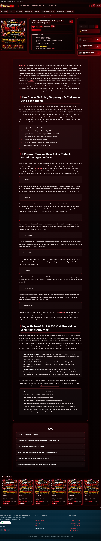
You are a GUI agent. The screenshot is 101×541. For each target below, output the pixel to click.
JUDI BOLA (11, 11)
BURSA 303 (37, 523)
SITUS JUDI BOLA (11, 1)
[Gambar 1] (3, 47)
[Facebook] (1, 530)
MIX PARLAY (19, 11)
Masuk (21, 1)
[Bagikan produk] (71, 21)
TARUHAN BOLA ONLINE (48, 11)
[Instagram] (5, 530)
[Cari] (18, 6)
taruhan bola (60, 312)
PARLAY (2, 16)
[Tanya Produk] (96, 26)
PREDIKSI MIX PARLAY (75, 520)
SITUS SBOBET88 (8, 16)
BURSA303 (3, 1)
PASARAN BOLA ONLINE (76, 518)
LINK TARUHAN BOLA (75, 523)
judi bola (31, 81)
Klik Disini (52, 48)
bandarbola (44, 42)
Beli (91, 26)
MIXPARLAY (16, 16)
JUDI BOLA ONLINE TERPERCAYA (64, 11)
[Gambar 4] (21, 47)
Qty (80, 19)
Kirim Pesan (7, 523)
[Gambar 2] (9, 47)
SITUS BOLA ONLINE (75, 525)
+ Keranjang (83, 26)
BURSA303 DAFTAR (39, 520)
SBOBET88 (36, 11)
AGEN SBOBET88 (74, 530)
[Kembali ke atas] (97, 533)
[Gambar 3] (15, 47)
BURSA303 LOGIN (39, 518)
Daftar (17, 1)
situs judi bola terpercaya (49, 386)
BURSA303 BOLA (39, 525)
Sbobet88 (38, 168)
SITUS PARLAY (28, 11)
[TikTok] (8, 530)
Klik (98, 39)
